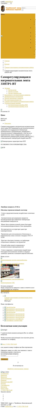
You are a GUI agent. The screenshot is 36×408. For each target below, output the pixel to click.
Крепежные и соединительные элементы (17, 95)
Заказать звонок (6, 392)
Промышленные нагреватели (13, 96)
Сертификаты (5, 385)
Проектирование (6, 378)
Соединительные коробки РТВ (18, 105)
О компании (4, 373)
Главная (6, 61)
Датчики (7, 88)
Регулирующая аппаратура (12, 100)
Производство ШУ (7, 382)
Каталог (7, 64)
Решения (3, 380)
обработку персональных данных (18, 369)
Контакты (4, 387)
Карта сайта (4, 388)
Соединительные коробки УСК (18, 106)
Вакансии (8, 38)
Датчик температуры (14, 93)
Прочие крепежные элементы (13, 98)
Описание (7, 123)
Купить (3, 120)
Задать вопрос (5, 291)
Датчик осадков (13, 91)
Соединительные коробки (12, 103)
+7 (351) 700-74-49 (11, 344)
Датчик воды (12, 90)
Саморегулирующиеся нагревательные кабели (19, 67)
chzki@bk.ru (9, 1)
